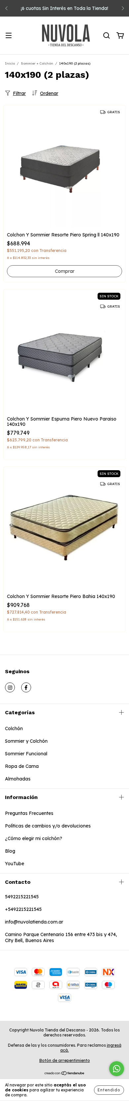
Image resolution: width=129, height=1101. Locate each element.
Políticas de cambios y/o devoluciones (48, 826)
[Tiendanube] (64, 1074)
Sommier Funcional (26, 754)
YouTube (14, 864)
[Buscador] (106, 36)
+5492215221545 (23, 909)
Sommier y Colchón (26, 741)
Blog (10, 851)
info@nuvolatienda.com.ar (34, 922)
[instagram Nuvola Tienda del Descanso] (10, 687)
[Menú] (8, 36)
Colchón (14, 728)
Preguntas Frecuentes (29, 813)
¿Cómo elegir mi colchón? (33, 838)
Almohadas (17, 779)
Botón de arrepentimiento (64, 1060)
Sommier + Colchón (37, 63)
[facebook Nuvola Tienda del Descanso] (26, 687)
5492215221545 (22, 897)
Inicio (10, 63)
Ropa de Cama (22, 766)
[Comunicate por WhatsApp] (116, 1068)
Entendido (109, 1089)
